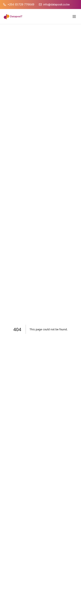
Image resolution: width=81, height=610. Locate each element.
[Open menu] (74, 16)
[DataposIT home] (13, 16)
